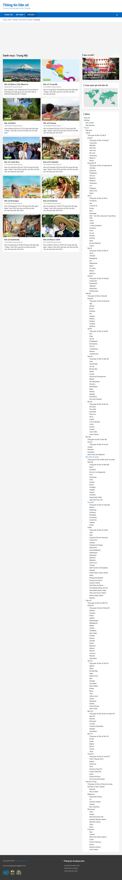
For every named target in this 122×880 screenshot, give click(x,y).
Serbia (91, 371)
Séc (90, 314)
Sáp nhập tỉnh (90, 125)
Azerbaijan (92, 213)
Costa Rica (93, 520)
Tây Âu (89, 329)
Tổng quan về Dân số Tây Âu (98, 331)
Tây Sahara (93, 683)
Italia (91, 361)
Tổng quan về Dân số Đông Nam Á (100, 165)
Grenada (92, 570)
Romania (92, 311)
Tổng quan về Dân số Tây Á (98, 198)
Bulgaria (92, 321)
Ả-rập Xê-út (93, 206)
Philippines (93, 173)
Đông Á (89, 138)
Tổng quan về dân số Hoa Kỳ (98, 444)
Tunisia (91, 749)
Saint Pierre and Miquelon (96, 454)
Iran (90, 261)
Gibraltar (92, 394)
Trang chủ (8, 15)
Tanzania (92, 613)
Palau (91, 824)
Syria (91, 211)
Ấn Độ (91, 253)
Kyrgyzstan (93, 288)
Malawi (91, 626)
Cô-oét (91, 233)
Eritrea (91, 643)
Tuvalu (91, 839)
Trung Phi (90, 754)
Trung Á (89, 276)
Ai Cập (91, 739)
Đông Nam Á (91, 163)
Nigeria (91, 666)
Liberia (91, 699)
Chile (91, 480)
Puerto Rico (93, 540)
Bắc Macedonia (94, 382)
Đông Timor (93, 191)
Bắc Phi (90, 734)
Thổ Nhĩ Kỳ (93, 201)
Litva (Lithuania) (94, 422)
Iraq (90, 203)
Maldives (92, 273)
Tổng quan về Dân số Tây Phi (98, 663)
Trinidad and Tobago (96, 545)
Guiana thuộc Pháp (95, 497)
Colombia (92, 470)
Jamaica (92, 543)
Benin (91, 691)
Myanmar (92, 178)
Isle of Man (93, 432)
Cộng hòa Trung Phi (95, 769)
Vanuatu (92, 804)
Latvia (91, 424)
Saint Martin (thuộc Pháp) (97, 590)
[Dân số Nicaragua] (22, 187)
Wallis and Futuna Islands (97, 837)
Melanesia (90, 794)
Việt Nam (19, 15)
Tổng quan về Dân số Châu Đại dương (99, 784)
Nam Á (89, 248)
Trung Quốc (93, 143)
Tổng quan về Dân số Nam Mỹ (99, 465)
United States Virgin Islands (98, 573)
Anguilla (92, 598)
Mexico (91, 507)
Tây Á (89, 196)
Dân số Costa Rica (11, 162)
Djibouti (91, 648)
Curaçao (92, 565)
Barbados (92, 560)
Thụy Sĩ (91, 346)
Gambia (91, 704)
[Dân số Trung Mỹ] (60, 70)
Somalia (92, 641)
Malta (91, 389)
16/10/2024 (47, 126)
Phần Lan (92, 414)
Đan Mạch (92, 412)
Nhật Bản (92, 145)
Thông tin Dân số (16, 5)
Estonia (91, 427)
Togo (91, 693)
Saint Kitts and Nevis (96, 585)
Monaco (92, 351)
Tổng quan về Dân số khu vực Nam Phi (102, 714)
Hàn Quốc (92, 148)
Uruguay (92, 490)
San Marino (93, 397)
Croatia (91, 374)
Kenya (91, 615)
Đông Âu (90, 298)
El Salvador (93, 517)
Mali (90, 678)
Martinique (92, 555)
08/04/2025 (8, 87)
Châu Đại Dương (91, 782)
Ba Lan (91, 308)
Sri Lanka (92, 268)
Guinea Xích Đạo (94, 777)
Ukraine (91, 306)
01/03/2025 (47, 87)
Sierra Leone (93, 696)
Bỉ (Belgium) (93, 341)
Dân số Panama (49, 123)
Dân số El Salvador (51, 162)
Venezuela (92, 477)
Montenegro (93, 386)
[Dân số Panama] (60, 109)
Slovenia (92, 384)
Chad (91, 766)
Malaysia (92, 181)
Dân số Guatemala (11, 240)
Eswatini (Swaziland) (96, 726)
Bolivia (91, 485)
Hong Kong (93, 155)
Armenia (92, 238)
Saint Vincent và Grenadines (98, 568)
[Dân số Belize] (22, 109)
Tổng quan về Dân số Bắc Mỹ (97, 439)
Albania (91, 379)
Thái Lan (92, 176)
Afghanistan (93, 263)
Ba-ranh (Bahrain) (95, 243)
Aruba (91, 575)
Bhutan (91, 271)
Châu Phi (88, 600)
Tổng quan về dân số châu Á (96, 135)
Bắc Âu (89, 402)
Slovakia (92, 324)
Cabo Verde (93, 709)
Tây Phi (89, 661)
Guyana (91, 492)
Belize (91, 525)
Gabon (91, 774)
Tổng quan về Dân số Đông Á (98, 140)
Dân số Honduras (50, 201)
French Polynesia (95, 842)
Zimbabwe (92, 631)
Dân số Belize (10, 123)
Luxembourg (93, 349)
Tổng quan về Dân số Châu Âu (97, 296)
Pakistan (92, 256)
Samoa (91, 844)
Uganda (91, 618)
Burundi (91, 638)
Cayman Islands (94, 583)
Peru (91, 475)
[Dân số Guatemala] (22, 226)
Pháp (91, 336)
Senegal (92, 681)
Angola (91, 761)
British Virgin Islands (96, 595)
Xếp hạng (103, 69)
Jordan (91, 223)
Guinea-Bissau (94, 706)
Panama (92, 522)
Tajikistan (92, 286)
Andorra (92, 392)
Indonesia (92, 171)
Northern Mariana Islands (97, 819)
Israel (91, 220)
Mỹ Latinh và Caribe (92, 457)
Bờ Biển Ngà (93, 671)
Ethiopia (92, 610)
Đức (90, 334)
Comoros (92, 653)
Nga (90, 304)
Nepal (91, 266)
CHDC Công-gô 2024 (96, 759)
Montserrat (93, 547)
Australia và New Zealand (95, 787)
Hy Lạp (91, 366)
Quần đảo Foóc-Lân (96, 500)
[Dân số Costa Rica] (22, 148)
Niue (90, 832)
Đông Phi (90, 605)
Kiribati (91, 814)
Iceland (91, 429)
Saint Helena (93, 686)
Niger (91, 673)
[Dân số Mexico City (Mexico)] (22, 70)
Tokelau (92, 834)
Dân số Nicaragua (11, 201)
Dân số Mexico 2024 (51, 240)
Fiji (90, 799)
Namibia (92, 719)
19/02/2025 (8, 126)
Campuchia (93, 183)
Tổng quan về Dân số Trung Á (99, 278)
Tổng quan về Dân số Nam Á (98, 251)
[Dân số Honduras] (60, 187)
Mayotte (92, 656)
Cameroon (92, 764)
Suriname (92, 495)
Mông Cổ (92, 158)
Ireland (91, 419)
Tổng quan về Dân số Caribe (98, 530)
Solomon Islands (95, 802)
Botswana (92, 721)
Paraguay (92, 487)
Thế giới (30, 15)
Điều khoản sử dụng (71, 868)
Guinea (91, 688)
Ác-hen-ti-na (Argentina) (97, 472)
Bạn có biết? (88, 69)
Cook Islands (93, 849)
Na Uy (91, 417)
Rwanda (92, 636)
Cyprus (91, 246)
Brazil (91, 467)
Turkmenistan (93, 291)
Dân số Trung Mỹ (50, 84)
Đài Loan (92, 153)
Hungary (92, 316)
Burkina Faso (93, 676)
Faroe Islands (94, 434)
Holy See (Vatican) (95, 399)
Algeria (91, 744)
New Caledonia (94, 807)
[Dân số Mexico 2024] (60, 226)
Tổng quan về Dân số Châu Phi (97, 603)
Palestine (92, 228)
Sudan (91, 741)
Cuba (91, 532)
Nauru (91, 827)
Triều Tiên (92, 150)
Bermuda (90, 449)
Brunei (91, 193)
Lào (90, 186)
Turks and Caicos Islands (97, 593)
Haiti (90, 535)
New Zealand (93, 792)
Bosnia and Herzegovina (97, 376)
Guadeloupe (93, 553)
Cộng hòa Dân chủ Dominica (98, 537)
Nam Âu (90, 356)
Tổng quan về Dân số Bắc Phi (99, 736)
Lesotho (92, 724)
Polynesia (90, 829)
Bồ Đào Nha (93, 369)
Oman (91, 230)
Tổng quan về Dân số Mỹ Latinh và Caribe (101, 459)
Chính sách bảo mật (70, 871)
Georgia (92, 236)
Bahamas (92, 558)
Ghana (91, 668)
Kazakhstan (93, 283)
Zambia (91, 628)
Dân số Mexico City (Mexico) (16, 84)
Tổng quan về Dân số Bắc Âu (98, 404)
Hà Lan (91, 339)
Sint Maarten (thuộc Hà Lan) (98, 588)
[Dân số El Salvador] (60, 148)
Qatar (91, 241)
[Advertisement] (61, 36)
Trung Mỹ (8, 79)
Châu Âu (88, 293)
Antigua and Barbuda (96, 578)
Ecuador (92, 482)
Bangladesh (93, 258)
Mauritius (92, 646)
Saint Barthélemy (95, 550)
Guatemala (92, 510)
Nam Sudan (93, 633)
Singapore (92, 188)
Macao (91, 160)
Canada (89, 447)
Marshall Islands (94, 822)
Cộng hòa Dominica (95, 580)
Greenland (90, 452)
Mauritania (92, 701)
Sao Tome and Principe (97, 779)
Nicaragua (92, 515)
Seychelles (93, 658)
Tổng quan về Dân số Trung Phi (99, 756)
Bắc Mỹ (88, 437)
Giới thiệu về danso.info (72, 865)
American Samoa (95, 847)
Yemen (91, 208)
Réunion (92, 651)
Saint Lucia (93, 563)
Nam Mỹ (90, 462)
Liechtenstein (93, 354)
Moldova (92, 326)
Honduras (92, 512)
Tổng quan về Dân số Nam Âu (99, 359)
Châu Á (88, 133)
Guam (91, 812)
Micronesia (91, 809)
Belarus (91, 319)
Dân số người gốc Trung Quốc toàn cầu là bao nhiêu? (100, 73)
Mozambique (93, 621)
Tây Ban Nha (93, 364)
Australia (92, 789)
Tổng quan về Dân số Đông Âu (99, 301)
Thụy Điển (92, 409)
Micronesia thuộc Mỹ (96, 817)
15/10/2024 (47, 203)
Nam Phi (90, 711)
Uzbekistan (93, 281)
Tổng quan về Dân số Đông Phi (99, 608)
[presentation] (115, 55)
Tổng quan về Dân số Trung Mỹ (99, 505)
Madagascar (93, 623)
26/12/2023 (47, 242)
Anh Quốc (92, 407)
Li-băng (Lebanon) (95, 225)
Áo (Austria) (93, 344)
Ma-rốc (91, 746)
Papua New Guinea (95, 797)
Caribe (89, 527)
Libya (91, 751)
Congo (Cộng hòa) (95, 771)
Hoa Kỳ (89, 442)
